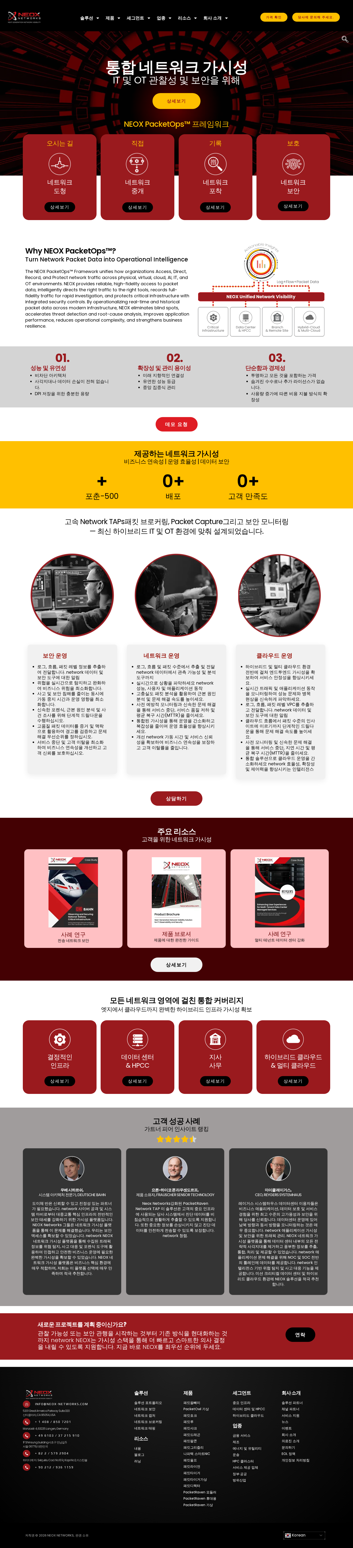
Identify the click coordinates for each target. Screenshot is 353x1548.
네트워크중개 (137, 186)
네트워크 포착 (215, 186)
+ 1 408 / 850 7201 (53, 1422)
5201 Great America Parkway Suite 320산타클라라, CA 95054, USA (46, 1413)
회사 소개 (212, 18)
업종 (161, 18)
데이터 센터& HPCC (137, 1061)
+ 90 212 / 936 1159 (54, 1467)
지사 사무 (215, 1061)
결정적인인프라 (59, 1061)
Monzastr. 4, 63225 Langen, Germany (45, 1429)
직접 (137, 143)
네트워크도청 (59, 186)
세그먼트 (135, 18)
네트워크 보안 (293, 186)
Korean (298, 1535)
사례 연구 (73, 935)
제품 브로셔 (176, 934)
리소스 (184, 18)
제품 (110, 18)
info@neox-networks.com (61, 1404)
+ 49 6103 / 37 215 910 (57, 1435)
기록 (215, 143)
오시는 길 (60, 143)
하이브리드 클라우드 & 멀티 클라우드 (293, 1061)
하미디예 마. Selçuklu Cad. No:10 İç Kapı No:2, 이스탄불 (55, 1460)
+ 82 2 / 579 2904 (52, 1453)
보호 (293, 143)
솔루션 (86, 18)
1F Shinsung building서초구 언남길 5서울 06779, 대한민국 (45, 1444)
